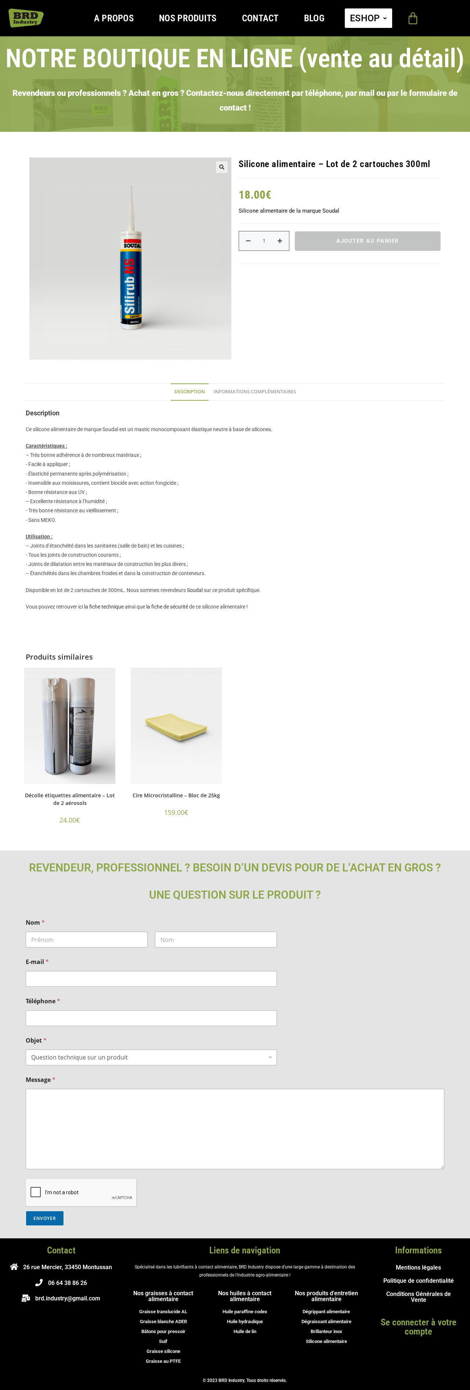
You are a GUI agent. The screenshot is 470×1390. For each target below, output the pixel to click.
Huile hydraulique (245, 1321)
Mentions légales (418, 1267)
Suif (163, 1341)
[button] (368, 18)
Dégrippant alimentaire (326, 1311)
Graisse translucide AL (163, 1311)
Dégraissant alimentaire (326, 1321)
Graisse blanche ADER (163, 1321)
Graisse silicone (163, 1351)
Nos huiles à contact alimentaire (244, 1296)
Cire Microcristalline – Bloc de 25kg (176, 795)
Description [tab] (189, 392)
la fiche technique (104, 607)
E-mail (37, 961)
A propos (114, 18)
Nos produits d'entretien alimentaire (326, 1296)
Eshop (365, 18)
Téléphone (43, 1001)
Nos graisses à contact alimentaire (163, 1296)
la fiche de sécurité (167, 607)
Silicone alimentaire (326, 1341)
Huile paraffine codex (245, 1311)
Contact (260, 18)
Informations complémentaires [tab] (255, 392)
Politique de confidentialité (418, 1280)
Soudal (195, 590)
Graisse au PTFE (163, 1361)
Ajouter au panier (367, 241)
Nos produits (188, 18)
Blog (314, 18)
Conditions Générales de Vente (418, 1296)
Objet (36, 1040)
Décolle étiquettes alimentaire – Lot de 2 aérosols (70, 799)
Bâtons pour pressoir (163, 1331)
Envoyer (44, 1218)
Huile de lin (245, 1331)
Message (40, 1079)
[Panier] (413, 18)
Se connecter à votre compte (418, 1327)
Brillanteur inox (326, 1331)
